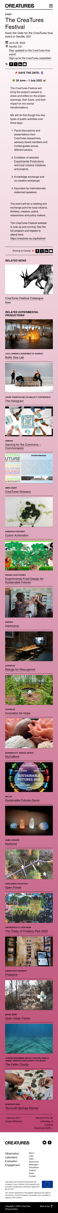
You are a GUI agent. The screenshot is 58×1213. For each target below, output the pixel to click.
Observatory (12, 1153)
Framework (34, 1167)
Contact (32, 1176)
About (31, 1153)
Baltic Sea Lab (14, 357)
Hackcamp (12, 626)
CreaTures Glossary (18, 491)
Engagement (12, 1165)
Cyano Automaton (16, 535)
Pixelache (11, 974)
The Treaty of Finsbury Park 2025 (26, 931)
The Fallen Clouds (17, 1064)
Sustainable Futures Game (22, 800)
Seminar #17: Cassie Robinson (13, 1119)
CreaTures (21, 6)
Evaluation (11, 1161)
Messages (33, 1164)
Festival (32, 1170)
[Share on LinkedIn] (20, 65)
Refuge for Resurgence (20, 669)
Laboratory (11, 1157)
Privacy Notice (11, 1209)
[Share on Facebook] (11, 65)
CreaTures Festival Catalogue (24, 298)
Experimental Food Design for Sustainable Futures (24, 580)
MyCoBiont (12, 756)
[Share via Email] (24, 65)
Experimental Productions (29, 161)
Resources (34, 1161)
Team (31, 1158)
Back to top (45, 1206)
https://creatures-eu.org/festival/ (28, 238)
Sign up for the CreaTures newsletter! (30, 58)
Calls (31, 1155)
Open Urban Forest (17, 1018)
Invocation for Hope (17, 713)
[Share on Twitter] (15, 65)
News (8, 302)
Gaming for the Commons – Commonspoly (23, 446)
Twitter (44, 1142)
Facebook (50, 1142)
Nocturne (11, 844)
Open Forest (13, 887)
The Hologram (14, 401)
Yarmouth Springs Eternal (21, 1108)
